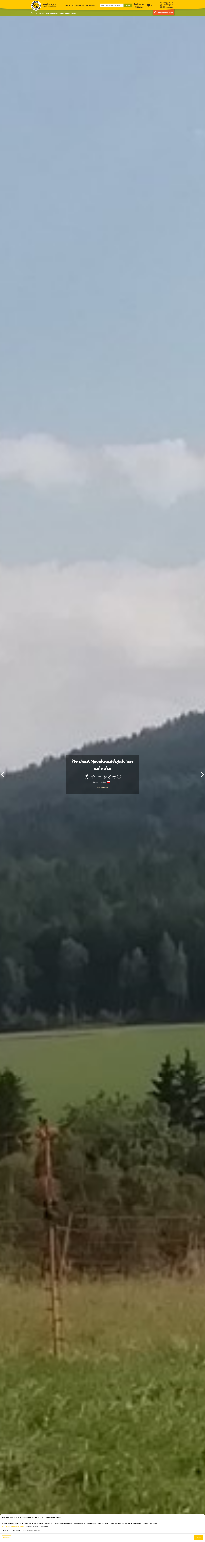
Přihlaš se (139, 7)
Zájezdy (40, 13)
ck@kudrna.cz (167, 7)
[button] (2, 774)
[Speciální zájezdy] (93, 776)
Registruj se (139, 4)
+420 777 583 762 (168, 5)
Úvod (33, 13)
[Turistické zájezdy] (87, 776)
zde (29, 1501)
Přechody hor (102, 787)
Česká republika (99, 782)
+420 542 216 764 (168, 3)
